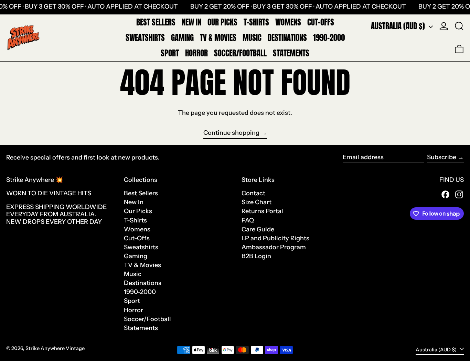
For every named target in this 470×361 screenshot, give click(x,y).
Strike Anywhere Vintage (54, 348)
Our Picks (138, 211)
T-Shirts (135, 220)
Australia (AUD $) (399, 26)
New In (133, 202)
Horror (133, 310)
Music (132, 274)
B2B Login (256, 256)
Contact (253, 193)
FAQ (248, 220)
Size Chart (256, 202)
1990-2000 (140, 292)
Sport (132, 301)
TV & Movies (142, 265)
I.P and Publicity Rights (275, 238)
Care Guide (258, 229)
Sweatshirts (141, 247)
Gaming (135, 256)
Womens (137, 229)
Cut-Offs (137, 238)
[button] (459, 26)
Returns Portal (262, 211)
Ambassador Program (274, 247)
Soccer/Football (147, 319)
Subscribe (441, 157)
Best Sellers (141, 193)
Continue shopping (231, 132)
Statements (141, 328)
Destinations (142, 283)
